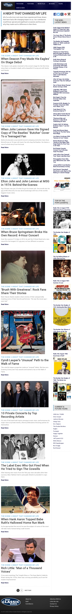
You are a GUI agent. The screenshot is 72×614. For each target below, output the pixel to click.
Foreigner (56, 431)
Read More (4, 73)
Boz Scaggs (56, 445)
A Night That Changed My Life (25, 56)
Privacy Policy (54, 606)
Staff (27, 601)
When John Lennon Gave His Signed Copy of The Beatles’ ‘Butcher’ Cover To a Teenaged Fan (25, 133)
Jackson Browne (58, 419)
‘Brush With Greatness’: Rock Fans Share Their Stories (23, 291)
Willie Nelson (57, 441)
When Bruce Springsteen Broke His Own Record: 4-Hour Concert (24, 233)
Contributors (29, 604)
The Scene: (6, 56)
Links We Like (54, 601)
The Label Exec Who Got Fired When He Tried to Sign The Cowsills (25, 467)
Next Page (28, 590)
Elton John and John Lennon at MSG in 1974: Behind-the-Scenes (25, 183)
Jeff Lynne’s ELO (58, 438)
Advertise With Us (55, 599)
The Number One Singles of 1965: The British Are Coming (61, 380)
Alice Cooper (57, 417)
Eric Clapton (57, 424)
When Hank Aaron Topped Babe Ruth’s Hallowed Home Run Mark (22, 520)
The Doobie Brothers (59, 426)
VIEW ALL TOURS (58, 414)
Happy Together (58, 433)
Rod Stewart (56, 448)
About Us (28, 599)
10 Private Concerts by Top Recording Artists (19, 414)
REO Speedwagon (58, 443)
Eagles (55, 429)
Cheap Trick (56, 421)
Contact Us (53, 604)
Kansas (55, 436)
